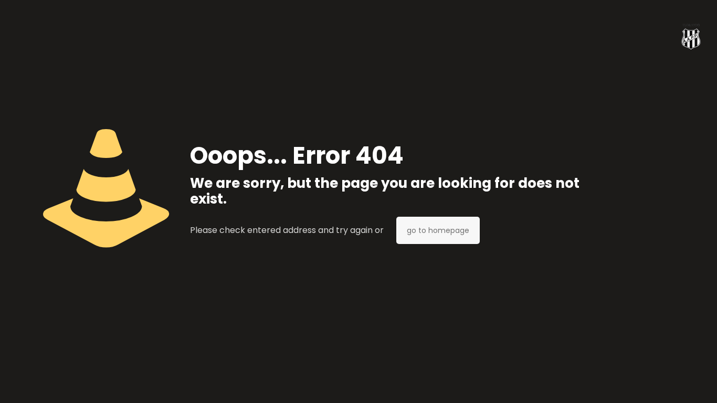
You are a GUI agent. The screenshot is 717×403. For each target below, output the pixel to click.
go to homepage (438, 230)
